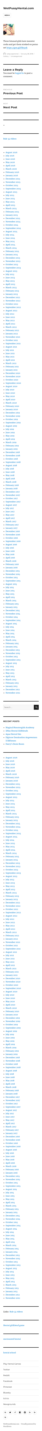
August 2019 (11, 426)
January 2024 (12, 254)
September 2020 (13, 383)
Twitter (6, 1370)
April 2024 (10, 244)
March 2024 (11, 248)
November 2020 (13, 376)
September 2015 (13, 581)
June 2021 (10, 353)
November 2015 (13, 574)
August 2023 (11, 271)
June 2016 (10, 551)
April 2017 (10, 518)
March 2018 (11, 482)
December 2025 (13, 179)
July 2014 (10, 627)
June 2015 (10, 590)
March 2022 (11, 327)
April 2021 (10, 360)
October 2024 (12, 225)
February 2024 (12, 251)
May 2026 (10, 162)
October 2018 (12, 459)
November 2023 (13, 261)
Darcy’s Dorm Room (15, 744)
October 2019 (12, 419)
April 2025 (10, 205)
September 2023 (13, 268)
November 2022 (13, 300)
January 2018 (12, 488)
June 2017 (10, 511)
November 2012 (13, 693)
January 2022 (12, 333)
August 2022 (11, 310)
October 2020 (12, 380)
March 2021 (11, 363)
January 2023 (12, 294)
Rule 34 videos (9, 139)
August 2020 (11, 386)
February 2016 (12, 564)
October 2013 (12, 656)
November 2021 (13, 337)
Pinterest (7, 1387)
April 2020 (10, 399)
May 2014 (10, 633)
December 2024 (13, 218)
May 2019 (10, 436)
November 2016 (13, 534)
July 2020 (10, 389)
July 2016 (10, 548)
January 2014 (12, 646)
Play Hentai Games (12, 1364)
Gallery (6, 56)
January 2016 (12, 567)
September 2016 (13, 541)
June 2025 (10, 198)
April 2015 (10, 597)
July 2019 (10, 429)
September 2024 (13, 228)
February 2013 (12, 683)
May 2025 (10, 202)
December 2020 (13, 373)
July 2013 (10, 666)
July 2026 (10, 156)
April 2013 (10, 676)
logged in (19, 73)
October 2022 (12, 304)
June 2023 (10, 277)
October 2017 (12, 498)
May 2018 (10, 475)
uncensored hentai (12, 1339)
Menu (7, 15)
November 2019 (13, 416)
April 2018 (10, 478)
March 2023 (11, 287)
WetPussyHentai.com (18, 8)
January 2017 (11, 528)
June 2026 (10, 159)
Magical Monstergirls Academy (20, 727)
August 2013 (11, 663)
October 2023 (12, 264)
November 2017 (13, 495)
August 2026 (11, 152)
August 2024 (11, 231)
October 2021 (12, 340)
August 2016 (11, 544)
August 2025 (11, 192)
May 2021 (10, 357)
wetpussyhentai (13, 54)
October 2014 (12, 617)
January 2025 (12, 215)
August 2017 (11, 505)
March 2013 (11, 679)
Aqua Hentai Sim (13, 734)
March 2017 (11, 521)
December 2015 (13, 571)
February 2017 (12, 525)
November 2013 (13, 653)
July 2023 (10, 274)
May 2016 (10, 554)
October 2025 (12, 185)
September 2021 (13, 343)
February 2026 (12, 172)
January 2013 (11, 686)
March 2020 (11, 403)
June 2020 (10, 393)
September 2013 (13, 660)
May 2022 (10, 320)
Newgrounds (9, 1404)
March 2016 (11, 561)
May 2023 (10, 281)
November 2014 (13, 614)
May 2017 (10, 515)
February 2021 (12, 366)
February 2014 (12, 643)
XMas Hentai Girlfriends (17, 731)
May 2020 (10, 396)
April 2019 (10, 439)
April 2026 (10, 165)
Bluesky (7, 1393)
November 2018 (13, 455)
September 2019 (13, 422)
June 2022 (10, 317)
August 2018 (11, 465)
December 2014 (13, 610)
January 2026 (12, 175)
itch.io (6, 1398)
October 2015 (12, 577)
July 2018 (10, 469)
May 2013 (10, 673)
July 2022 (10, 314)
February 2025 (12, 212)
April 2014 (10, 637)
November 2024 (13, 221)
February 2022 (12, 330)
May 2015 (10, 594)
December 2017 (13, 492)
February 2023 (12, 291)
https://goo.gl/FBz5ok (17, 47)
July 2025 (10, 195)
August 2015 (11, 584)
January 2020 (12, 409)
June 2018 (10, 472)
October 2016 (12, 538)
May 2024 (10, 241)
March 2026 (11, 169)
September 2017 (13, 501)
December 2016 (13, 531)
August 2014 (11, 623)
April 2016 (10, 558)
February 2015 (12, 604)
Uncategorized (16, 56)
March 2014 (11, 640)
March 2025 (11, 208)
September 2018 (13, 462)
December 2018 (13, 452)
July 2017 (10, 508)
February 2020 (12, 406)
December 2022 (13, 297)
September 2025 (13, 188)
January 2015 (12, 607)
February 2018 (12, 485)
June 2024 (10, 238)
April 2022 (10, 324)
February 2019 (12, 445)
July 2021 (10, 350)
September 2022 (13, 307)
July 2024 (10, 235)
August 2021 (11, 347)
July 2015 (10, 587)
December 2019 (13, 413)
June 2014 (10, 630)
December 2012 (13, 689)
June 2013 (10, 670)
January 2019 (12, 449)
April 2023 (10, 284)
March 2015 (11, 600)
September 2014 (13, 620)
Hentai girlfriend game (13, 1325)
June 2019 (10, 432)
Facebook (7, 1381)
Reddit (6, 1375)
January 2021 (12, 370)
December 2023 (13, 258)
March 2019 (11, 442)
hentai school (9, 1352)
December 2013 (13, 650)
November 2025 (13, 182)
